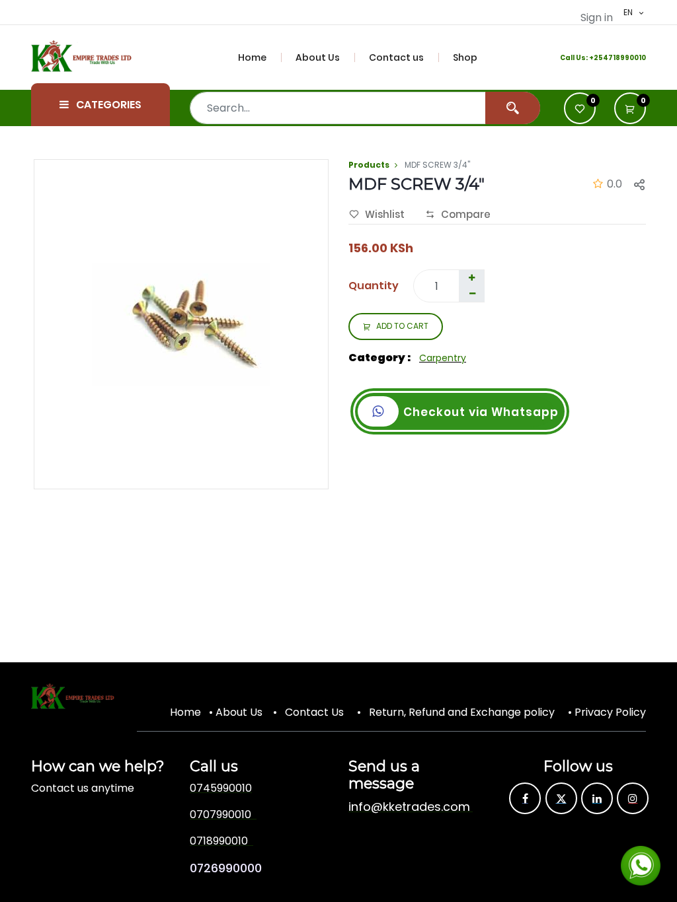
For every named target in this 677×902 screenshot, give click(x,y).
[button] (630, 108)
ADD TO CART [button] (402, 325)
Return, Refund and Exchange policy (462, 712)
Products (368, 164)
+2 (593, 58)
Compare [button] (466, 214)
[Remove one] (472, 294)
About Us (239, 712)
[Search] (512, 108)
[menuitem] (260, 57)
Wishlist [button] (385, 214)
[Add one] (471, 278)
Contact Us (314, 712)
